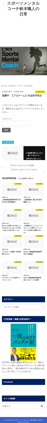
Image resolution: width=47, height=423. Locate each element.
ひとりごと (22, 32)
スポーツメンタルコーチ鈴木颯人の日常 (23, 8)
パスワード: (7, 119)
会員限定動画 (8, 142)
